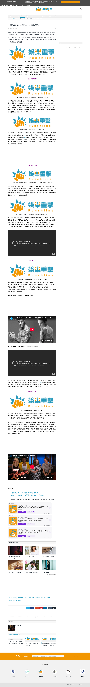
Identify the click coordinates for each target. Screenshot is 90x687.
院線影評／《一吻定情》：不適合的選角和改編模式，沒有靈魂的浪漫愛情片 (32, 572)
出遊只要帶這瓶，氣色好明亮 (48, 556)
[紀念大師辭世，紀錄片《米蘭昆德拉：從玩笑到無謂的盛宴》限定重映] (15, 638)
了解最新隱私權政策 (40, 2)
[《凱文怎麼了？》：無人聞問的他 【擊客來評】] (32, 639)
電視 (27, 16)
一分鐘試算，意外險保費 (30, 556)
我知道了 (70, 2)
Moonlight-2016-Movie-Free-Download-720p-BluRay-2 (14, 557)
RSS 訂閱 (67, 684)
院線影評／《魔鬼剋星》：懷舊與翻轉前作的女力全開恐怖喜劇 (27, 495)
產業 (32, 16)
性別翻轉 (31, 598)
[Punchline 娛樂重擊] (43, 9)
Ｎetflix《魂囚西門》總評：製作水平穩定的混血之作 (49, 571)
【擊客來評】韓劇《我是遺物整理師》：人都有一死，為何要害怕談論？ (15, 572)
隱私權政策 (72, 684)
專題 (37, 16)
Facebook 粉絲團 (78, 684)
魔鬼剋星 (18, 600)
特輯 (50, 16)
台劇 (18, 16)
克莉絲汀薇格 (12, 598)
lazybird (11, 28)
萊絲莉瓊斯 (47, 598)
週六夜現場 (12, 600)
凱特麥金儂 (20, 598)
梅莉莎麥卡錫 (39, 598)
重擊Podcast (12, 16)
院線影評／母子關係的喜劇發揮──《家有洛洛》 (20, 616)
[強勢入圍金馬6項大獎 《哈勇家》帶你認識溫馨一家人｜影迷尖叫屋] (49, 639)
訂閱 (74, 656)
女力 (26, 598)
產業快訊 (54, 16)
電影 (22, 16)
